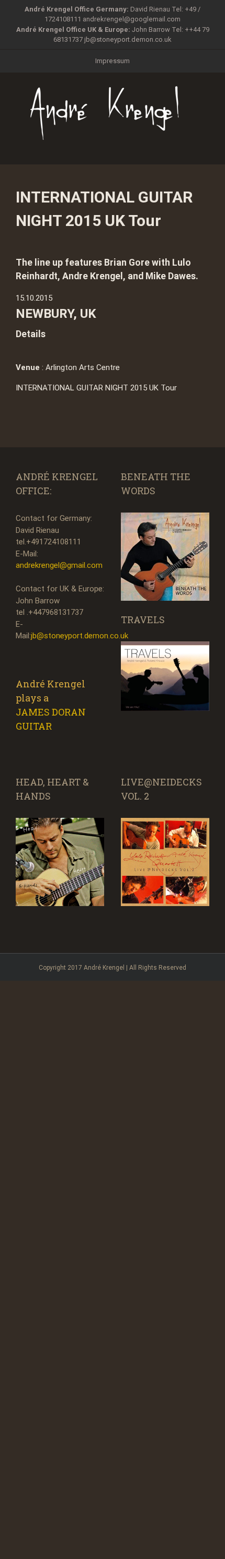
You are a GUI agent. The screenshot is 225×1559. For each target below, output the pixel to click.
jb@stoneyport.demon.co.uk (128, 39)
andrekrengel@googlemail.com (132, 19)
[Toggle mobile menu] (205, 147)
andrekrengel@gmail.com (59, 565)
